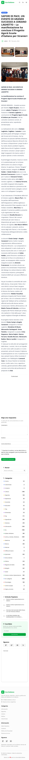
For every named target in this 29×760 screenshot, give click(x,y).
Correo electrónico (6, 444)
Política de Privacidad (6, 731)
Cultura (3, 714)
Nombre (3, 437)
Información (4, 709)
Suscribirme (14, 634)
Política (3, 716)
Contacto (3, 728)
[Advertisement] (14, 392)
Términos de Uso (5, 733)
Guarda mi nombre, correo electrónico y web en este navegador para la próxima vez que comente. (14, 452)
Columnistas (4, 718)
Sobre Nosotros (5, 726)
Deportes (3, 711)
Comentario (4, 425)
